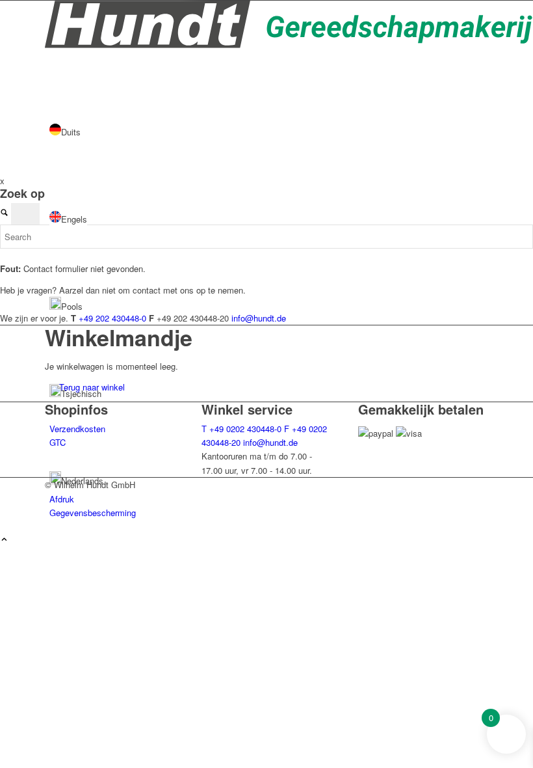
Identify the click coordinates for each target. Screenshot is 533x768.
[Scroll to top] (4, 540)
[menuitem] (268, 499)
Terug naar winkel (92, 387)
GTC (57, 442)
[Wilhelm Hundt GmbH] (289, 44)
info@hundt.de (270, 442)
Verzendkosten (77, 428)
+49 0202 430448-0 (241, 428)
